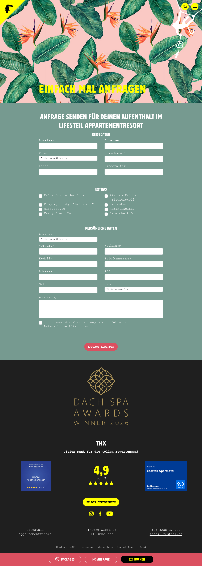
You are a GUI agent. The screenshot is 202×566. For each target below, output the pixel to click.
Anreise (46, 141)
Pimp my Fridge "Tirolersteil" (123, 198)
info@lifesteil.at (166, 534)
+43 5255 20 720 (166, 530)
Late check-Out (123, 214)
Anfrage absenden (101, 347)
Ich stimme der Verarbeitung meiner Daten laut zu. (87, 324)
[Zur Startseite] (12, 12)
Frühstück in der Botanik (67, 196)
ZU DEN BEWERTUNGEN (101, 502)
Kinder (44, 166)
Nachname (113, 246)
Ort (42, 284)
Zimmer (44, 154)
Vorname (46, 246)
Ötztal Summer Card (131, 547)
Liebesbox (118, 204)
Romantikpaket (122, 209)
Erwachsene (115, 154)
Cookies (61, 547)
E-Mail (45, 259)
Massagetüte (54, 209)
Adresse (45, 272)
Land (108, 284)
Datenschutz (105, 547)
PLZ (107, 272)
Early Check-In (57, 214)
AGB (72, 547)
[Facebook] (100, 515)
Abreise (112, 141)
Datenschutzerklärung (63, 327)
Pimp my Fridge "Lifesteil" (69, 204)
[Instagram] (91, 515)
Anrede (45, 235)
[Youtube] (109, 515)
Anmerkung (47, 297)
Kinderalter (115, 166)
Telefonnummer (118, 259)
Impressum (85, 547)
